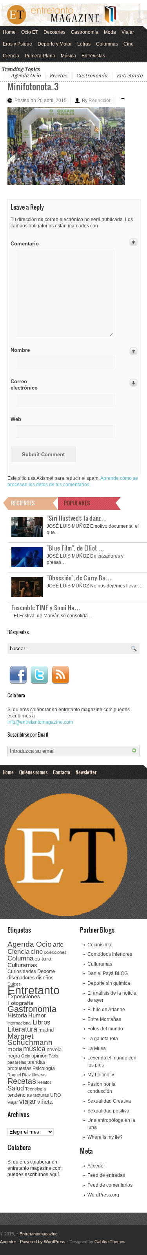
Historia (17, 1015)
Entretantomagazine (37, 1233)
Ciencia (11, 56)
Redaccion (100, 100)
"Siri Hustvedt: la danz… (77, 518)
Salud (15, 1088)
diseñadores (21, 978)
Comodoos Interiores (109, 954)
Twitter (39, 675)
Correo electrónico (23, 385)
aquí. (54, 1174)
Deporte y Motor (55, 44)
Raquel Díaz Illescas (27, 1074)
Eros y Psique (17, 44)
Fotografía (20, 1003)
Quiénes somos (33, 772)
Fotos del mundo (105, 1029)
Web (16, 419)
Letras (84, 44)
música (34, 1049)
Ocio (25, 1056)
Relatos (44, 1082)
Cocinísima (99, 945)
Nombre (20, 350)
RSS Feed (60, 675)
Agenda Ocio (26, 76)
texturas (41, 1095)
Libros (42, 1022)
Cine (128, 44)
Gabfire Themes (109, 1241)
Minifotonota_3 (33, 86)
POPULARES (77, 503)
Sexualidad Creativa (109, 1101)
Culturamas (22, 965)
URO (55, 1095)
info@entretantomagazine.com (40, 722)
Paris (53, 1056)
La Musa (96, 1048)
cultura (42, 958)
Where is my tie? (105, 1137)
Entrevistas (93, 56)
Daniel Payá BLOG (107, 973)
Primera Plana (40, 56)
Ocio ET (29, 32)
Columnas (107, 44)
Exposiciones (23, 996)
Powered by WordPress (42, 1241)
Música (68, 56)
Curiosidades (21, 971)
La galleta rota (102, 1038)
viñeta (45, 1101)
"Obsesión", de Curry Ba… (79, 577)
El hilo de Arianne (106, 1009)
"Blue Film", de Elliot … (75, 547)
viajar (27, 1101)
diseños (45, 978)
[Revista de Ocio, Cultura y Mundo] (73, 15)
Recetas (58, 76)
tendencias (19, 1095)
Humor (37, 1015)
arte (58, 944)
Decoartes (54, 32)
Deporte (46, 971)
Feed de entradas (106, 1175)
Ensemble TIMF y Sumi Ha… (45, 607)
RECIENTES (23, 503)
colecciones (55, 952)
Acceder (96, 1166)
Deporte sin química (108, 983)
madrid (46, 1030)
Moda (110, 32)
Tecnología (35, 1089)
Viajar (128, 32)
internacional (19, 1023)
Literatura (22, 1029)
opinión (39, 1056)
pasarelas (16, 1062)
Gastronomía (84, 32)
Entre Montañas (104, 1019)
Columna (20, 958)
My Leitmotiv (100, 1075)
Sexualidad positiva (108, 1111)
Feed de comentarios (109, 1185)
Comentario (23, 242)
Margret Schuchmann (30, 1039)
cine (37, 951)
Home (9, 32)
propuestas (19, 1068)
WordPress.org (103, 1195)
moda (14, 1049)
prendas (36, 1062)
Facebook (18, 675)
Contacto (61, 772)
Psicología (44, 1068)
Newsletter (86, 772)
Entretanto (130, 76)
